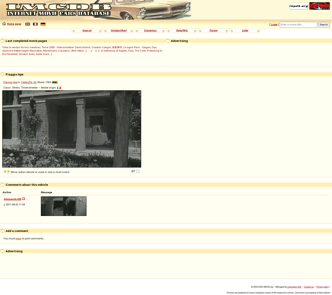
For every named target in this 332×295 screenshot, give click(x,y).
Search (87, 30)
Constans (64, 50)
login (18, 238)
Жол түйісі (77, 50)
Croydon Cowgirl (101, 47)
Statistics (150, 30)
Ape (15, 82)
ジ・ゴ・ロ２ (92, 50)
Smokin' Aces (27, 54)
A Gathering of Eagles (114, 50)
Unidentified (118, 30)
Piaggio (7, 82)
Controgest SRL (294, 287)
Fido (130, 50)
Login (274, 24)
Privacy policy (322, 287)
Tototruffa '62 (28, 82)
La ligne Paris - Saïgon (137, 47)
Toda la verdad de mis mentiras (21, 47)
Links (245, 30)
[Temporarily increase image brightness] (133, 170)
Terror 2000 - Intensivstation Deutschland (66, 47)
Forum (213, 30)
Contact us (309, 287)
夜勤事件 (117, 47)
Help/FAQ (182, 30)
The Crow (140, 50)
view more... (44, 54)
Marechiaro (50, 50)
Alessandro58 (12, 199)
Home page (14, 23)
